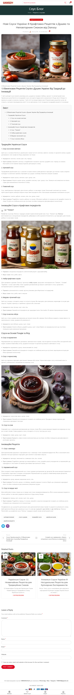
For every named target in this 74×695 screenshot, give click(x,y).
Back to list (36, 538)
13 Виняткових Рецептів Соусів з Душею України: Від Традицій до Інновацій (29, 112)
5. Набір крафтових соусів (18, 133)
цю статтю (46, 509)
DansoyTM (35, 32)
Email (3, 647)
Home (29, 12)
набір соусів (33, 282)
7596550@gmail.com (62, 681)
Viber (48, 681)
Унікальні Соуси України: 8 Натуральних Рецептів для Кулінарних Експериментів (54, 582)
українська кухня (51, 517)
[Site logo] (8, 2)
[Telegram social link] (3, 526)
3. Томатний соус (15, 124)
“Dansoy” (60, 214)
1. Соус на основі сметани (18, 118)
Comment (4, 618)
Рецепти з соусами (39, 12)
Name (3, 639)
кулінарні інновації (9, 517)
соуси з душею (23, 517)
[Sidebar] (2, 211)
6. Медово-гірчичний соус (18, 136)
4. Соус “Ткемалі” (15, 130)
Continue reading (18, 595)
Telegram (53, 681)
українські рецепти (9, 521)
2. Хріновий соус (15, 121)
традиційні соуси (37, 517)
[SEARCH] (65, 3)
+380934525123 (25, 681)
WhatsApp (42, 681)
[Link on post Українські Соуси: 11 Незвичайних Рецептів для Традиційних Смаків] (18, 564)
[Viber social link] (7, 526)
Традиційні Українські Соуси (16, 115)
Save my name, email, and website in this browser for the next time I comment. (26, 662)
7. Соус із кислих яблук (17, 139)
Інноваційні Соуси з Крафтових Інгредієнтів (21, 127)
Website (3, 654)
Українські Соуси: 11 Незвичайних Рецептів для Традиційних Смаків (18, 582)
